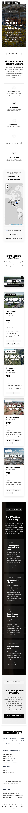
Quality (23, 740)
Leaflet (11, 224)
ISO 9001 (8, 343)
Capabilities (13, 738)
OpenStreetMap (16, 224)
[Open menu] (24, 3)
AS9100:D (9, 393)
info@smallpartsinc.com (13, 762)
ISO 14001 (16, 343)
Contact (20, 743)
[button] (7, 185)
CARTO (21, 224)
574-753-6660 (10, 760)
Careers (8, 743)
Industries (21, 738)
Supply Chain (15, 740)
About (5, 738)
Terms (23, 806)
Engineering (6, 740)
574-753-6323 (11, 758)
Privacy (14, 808)
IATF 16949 (9, 440)
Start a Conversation (13, 715)
